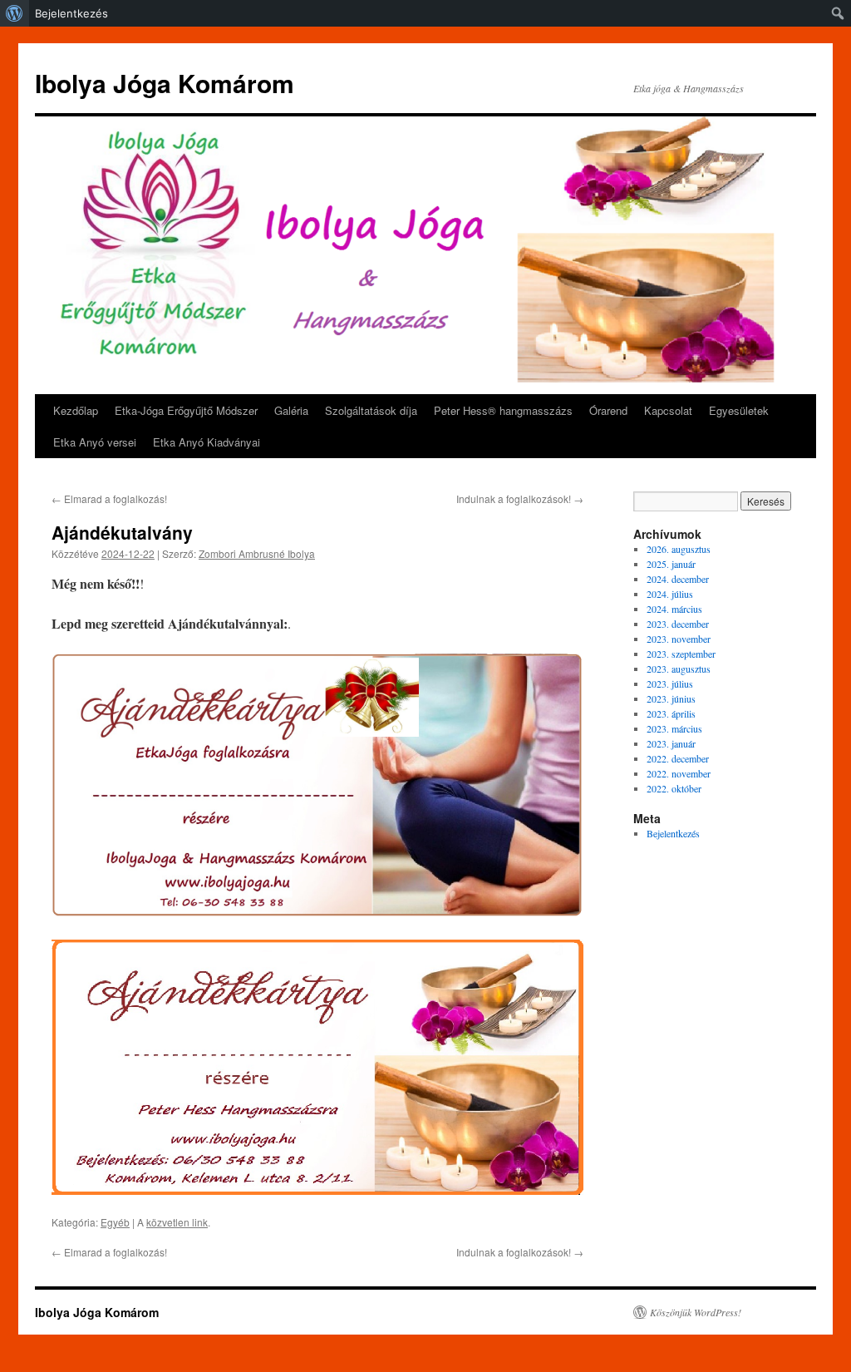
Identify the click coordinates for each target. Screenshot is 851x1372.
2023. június (671, 698)
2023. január (671, 743)
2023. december (678, 623)
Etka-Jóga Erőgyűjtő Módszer (186, 410)
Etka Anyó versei (94, 442)
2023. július (670, 683)
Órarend (608, 410)
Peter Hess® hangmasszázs (503, 410)
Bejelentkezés (71, 13)
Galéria (291, 410)
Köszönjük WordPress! (695, 1312)
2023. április (671, 713)
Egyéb (115, 1222)
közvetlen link (177, 1222)
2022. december (678, 758)
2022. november (679, 773)
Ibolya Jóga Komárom (164, 83)
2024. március (674, 608)
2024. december (678, 578)
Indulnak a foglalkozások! (519, 498)
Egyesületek (739, 410)
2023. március (674, 728)
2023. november (679, 638)
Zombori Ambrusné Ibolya (257, 553)
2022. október (674, 788)
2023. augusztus (679, 668)
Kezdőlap (75, 410)
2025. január (671, 563)
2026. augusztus (679, 548)
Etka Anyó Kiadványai (206, 442)
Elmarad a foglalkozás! (109, 498)
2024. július (670, 593)
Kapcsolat (668, 410)
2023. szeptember (681, 653)
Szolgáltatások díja (371, 410)
